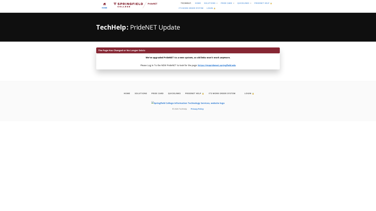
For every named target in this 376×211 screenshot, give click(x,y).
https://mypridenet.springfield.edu (217, 65)
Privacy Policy (197, 109)
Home (198, 3)
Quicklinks (243, 3)
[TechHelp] (188, 103)
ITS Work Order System (191, 8)
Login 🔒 (211, 8)
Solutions (209, 3)
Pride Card (226, 3)
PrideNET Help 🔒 (263, 3)
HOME (104, 8)
